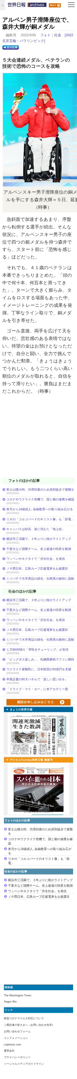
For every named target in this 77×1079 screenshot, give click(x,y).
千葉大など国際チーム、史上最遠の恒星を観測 (38, 549)
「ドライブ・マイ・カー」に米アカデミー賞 (37, 689)
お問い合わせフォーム (17, 1031)
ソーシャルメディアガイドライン (24, 1063)
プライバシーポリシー (17, 1057)
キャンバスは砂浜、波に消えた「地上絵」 (35, 529)
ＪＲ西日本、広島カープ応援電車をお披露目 (37, 568)
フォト (45, 35)
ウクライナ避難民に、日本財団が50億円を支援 (38, 669)
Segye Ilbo (10, 1001)
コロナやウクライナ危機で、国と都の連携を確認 (40, 499)
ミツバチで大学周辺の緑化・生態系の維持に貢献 (40, 578)
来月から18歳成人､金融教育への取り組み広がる (39, 509)
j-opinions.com (12, 1044)
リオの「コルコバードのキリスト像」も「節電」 (40, 519)
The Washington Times (17, 995)
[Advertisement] (38, 438)
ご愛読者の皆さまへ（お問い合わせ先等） (29, 1024)
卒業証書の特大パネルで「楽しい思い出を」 (37, 679)
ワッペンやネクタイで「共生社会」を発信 (35, 558)
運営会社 (9, 1050)
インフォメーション (16, 1037)
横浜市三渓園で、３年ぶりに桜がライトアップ (40, 539)
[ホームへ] (27, 6)
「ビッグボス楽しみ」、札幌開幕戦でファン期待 (40, 659)
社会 (57, 35)
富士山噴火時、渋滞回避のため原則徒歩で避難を (40, 489)
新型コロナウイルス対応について (24, 1018)
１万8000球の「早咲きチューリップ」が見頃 (37, 649)
